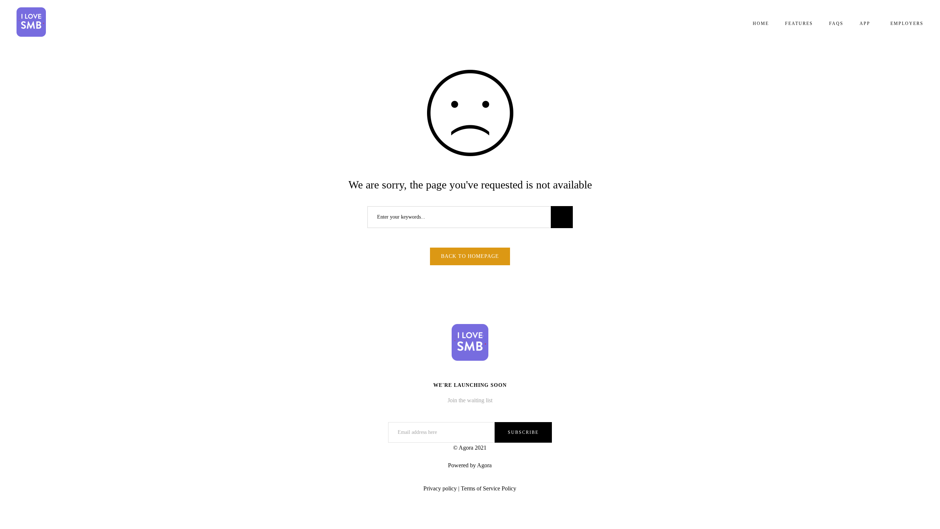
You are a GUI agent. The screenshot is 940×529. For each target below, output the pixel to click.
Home (761, 23)
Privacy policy (440, 488)
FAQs (836, 23)
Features (799, 23)
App (865, 23)
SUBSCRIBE (523, 432)
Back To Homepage (470, 256)
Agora (484, 465)
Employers (906, 23)
